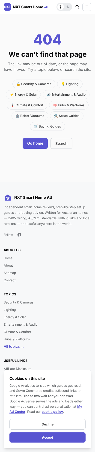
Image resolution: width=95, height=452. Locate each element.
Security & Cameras (18, 302)
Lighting (10, 310)
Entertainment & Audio (20, 324)
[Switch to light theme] (60, 7)
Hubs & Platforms (17, 339)
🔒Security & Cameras (33, 84)
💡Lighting (70, 84)
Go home (35, 143)
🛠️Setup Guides (67, 116)
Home (8, 258)
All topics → (14, 346)
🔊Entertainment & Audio (66, 94)
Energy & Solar (15, 317)
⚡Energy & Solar (23, 94)
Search (61, 143)
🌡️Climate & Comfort (27, 105)
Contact (10, 280)
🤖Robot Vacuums (29, 116)
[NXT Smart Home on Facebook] (19, 234)
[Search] (77, 7)
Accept (47, 437)
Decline (47, 424)
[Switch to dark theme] (68, 7)
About (8, 265)
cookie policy (52, 411)
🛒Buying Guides (47, 126)
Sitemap (10, 273)
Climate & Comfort (17, 332)
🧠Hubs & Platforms (69, 105)
